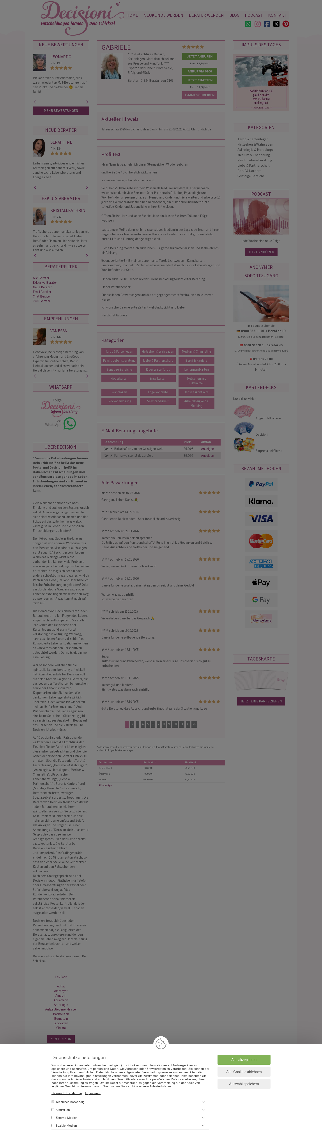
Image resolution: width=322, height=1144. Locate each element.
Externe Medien (67, 1117)
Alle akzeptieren (244, 1060)
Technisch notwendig (70, 1102)
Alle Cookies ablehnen (244, 1072)
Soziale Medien (66, 1125)
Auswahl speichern (244, 1084)
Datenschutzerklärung (66, 1093)
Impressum (93, 1093)
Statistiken (63, 1110)
